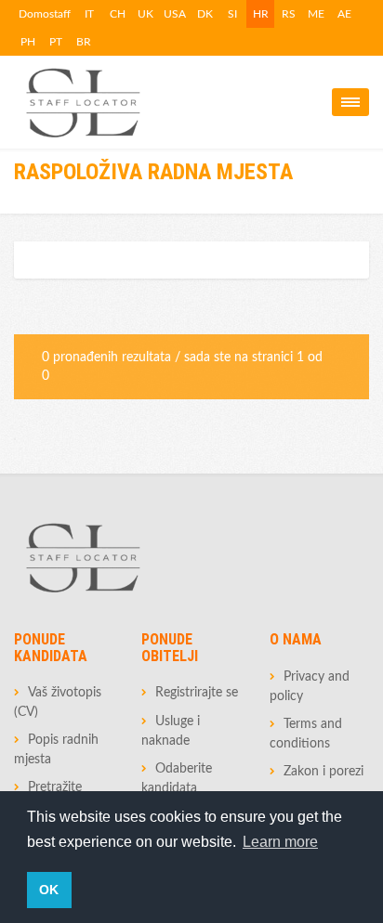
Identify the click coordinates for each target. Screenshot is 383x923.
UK (145, 14)
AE (344, 14)
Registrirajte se (196, 692)
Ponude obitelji (169, 647)
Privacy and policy (310, 686)
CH (117, 14)
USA (175, 14)
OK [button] (49, 889)
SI (232, 14)
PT (55, 41)
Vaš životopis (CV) (57, 702)
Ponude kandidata (50, 647)
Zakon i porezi (323, 771)
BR (83, 41)
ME (316, 14)
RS (289, 14)
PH (27, 41)
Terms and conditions (306, 734)
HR (261, 14)
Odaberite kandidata (176, 778)
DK (205, 14)
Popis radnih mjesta (56, 750)
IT (89, 14)
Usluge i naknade (170, 731)
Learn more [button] (280, 842)
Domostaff (45, 14)
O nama (296, 639)
